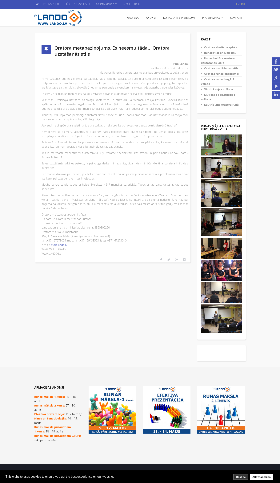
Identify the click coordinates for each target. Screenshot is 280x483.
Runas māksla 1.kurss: (49, 396)
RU (243, 4)
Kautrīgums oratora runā (221, 104)
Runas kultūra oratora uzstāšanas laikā (218, 60)
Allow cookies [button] (261, 476)
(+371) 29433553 (80, 4)
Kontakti (236, 17)
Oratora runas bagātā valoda (217, 81)
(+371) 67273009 (50, 4)
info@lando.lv (108, 4)
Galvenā (132, 17)
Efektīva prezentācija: (49, 414)
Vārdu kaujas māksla (218, 89)
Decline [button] (241, 476)
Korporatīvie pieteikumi (179, 17)
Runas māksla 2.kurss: (49, 405)
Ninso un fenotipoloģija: (51, 418)
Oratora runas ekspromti (221, 74)
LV (237, 4)
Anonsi (151, 17)
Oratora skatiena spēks (220, 47)
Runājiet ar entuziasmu (219, 53)
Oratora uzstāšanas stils (220, 68)
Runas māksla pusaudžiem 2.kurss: (58, 436)
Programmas (211, 17)
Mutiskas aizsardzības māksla (218, 97)
